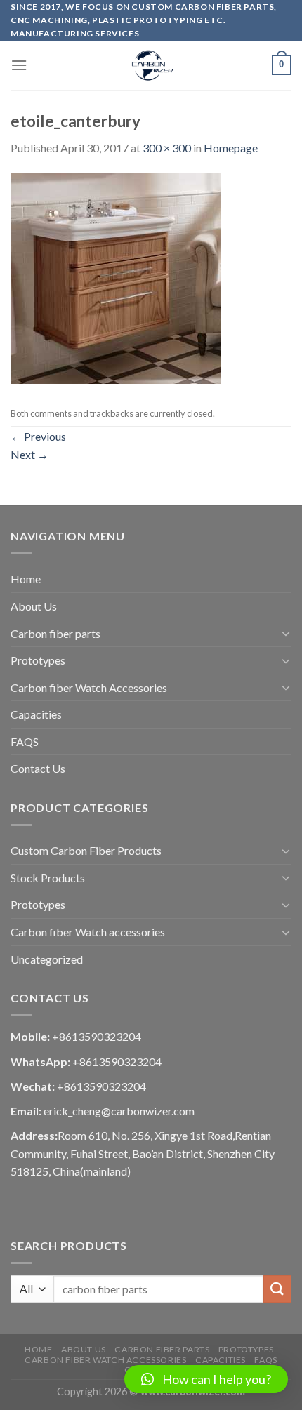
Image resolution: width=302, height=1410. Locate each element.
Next (29, 454)
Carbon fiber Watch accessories (88, 931)
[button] (206, 1379)
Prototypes (38, 660)
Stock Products (48, 877)
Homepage (231, 147)
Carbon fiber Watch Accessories (89, 687)
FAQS (25, 741)
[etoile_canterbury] (116, 277)
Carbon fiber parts (55, 633)
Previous (38, 436)
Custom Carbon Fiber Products (86, 850)
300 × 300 (167, 147)
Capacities (36, 714)
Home (26, 578)
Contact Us (38, 768)
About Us (34, 606)
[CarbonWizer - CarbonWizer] (151, 65)
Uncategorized (47, 959)
